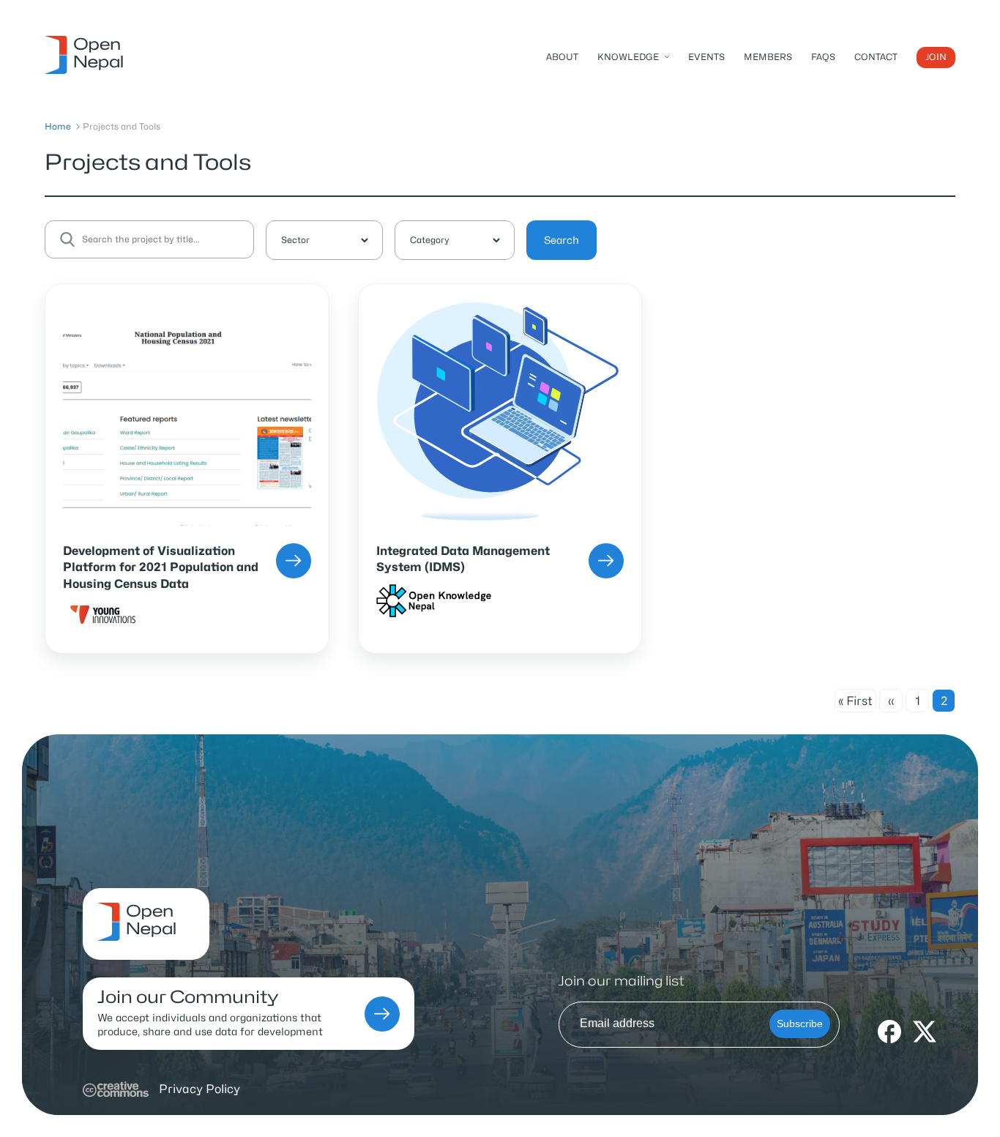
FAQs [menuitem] (823, 56)
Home (58, 126)
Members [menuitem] (768, 56)
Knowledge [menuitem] (628, 56)
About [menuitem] (562, 56)
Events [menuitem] (706, 56)
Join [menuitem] (936, 56)
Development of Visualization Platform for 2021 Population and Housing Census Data (160, 567)
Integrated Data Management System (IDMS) (463, 559)
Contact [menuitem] (876, 56)
